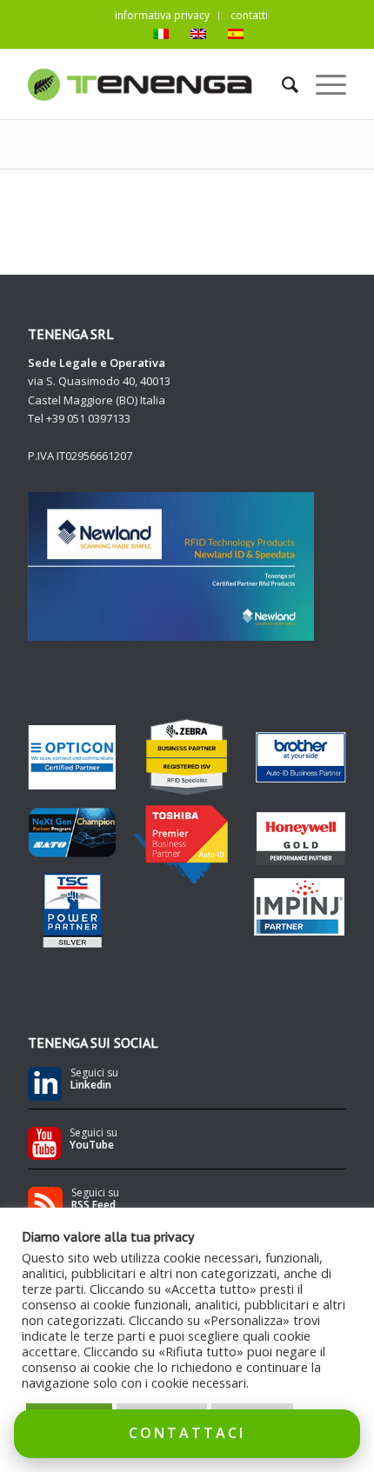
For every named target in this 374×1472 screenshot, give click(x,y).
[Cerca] (281, 84)
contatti (249, 15)
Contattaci (187, 1432)
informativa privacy (162, 15)
